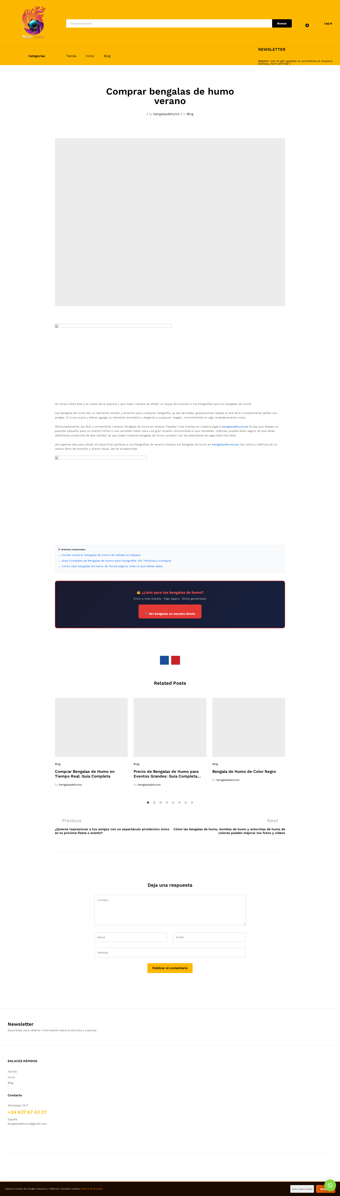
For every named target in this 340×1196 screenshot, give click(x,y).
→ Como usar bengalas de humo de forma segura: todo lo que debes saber (110, 566)
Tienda (71, 56)
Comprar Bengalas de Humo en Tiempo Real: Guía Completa (85, 774)
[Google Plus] (21, 1136)
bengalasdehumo (166, 114)
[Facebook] (9, 1136)
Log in (328, 23)
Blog (107, 56)
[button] (330, 1185)
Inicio (90, 56)
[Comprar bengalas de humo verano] (164, 660)
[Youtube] (27, 1136)
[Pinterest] (325, 1061)
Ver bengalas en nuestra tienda (171, 614)
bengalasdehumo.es (235, 426)
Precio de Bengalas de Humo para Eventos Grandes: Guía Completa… (167, 774)
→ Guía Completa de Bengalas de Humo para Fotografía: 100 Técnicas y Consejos (114, 560)
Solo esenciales (302, 1188)
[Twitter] (15, 1136)
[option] (91, 742)
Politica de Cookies (91, 1188)
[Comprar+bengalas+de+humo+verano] (175, 660)
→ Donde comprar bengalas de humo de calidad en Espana (99, 555)
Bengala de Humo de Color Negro (244, 771)
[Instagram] (33, 1136)
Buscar (282, 23)
